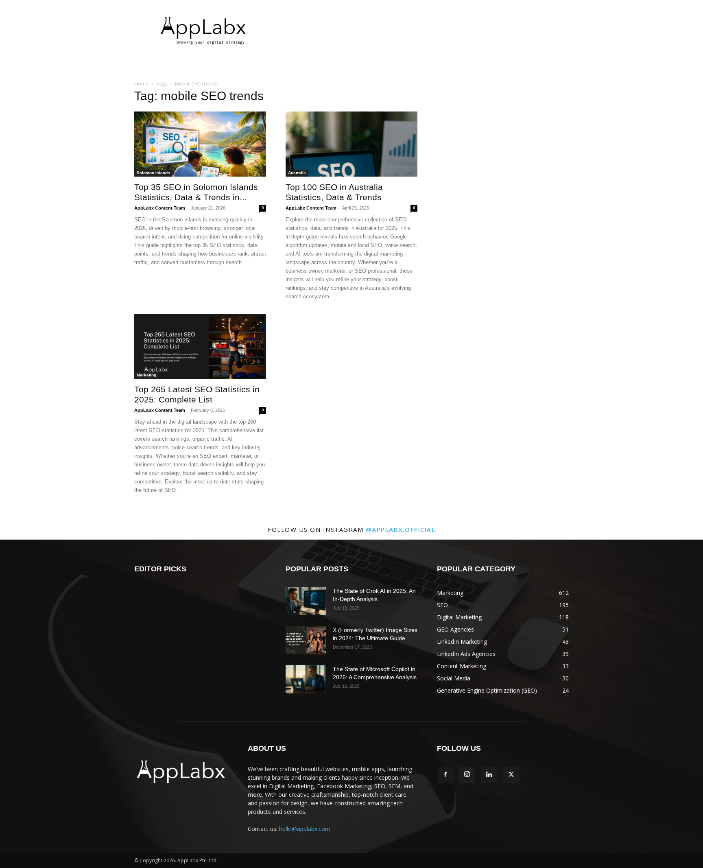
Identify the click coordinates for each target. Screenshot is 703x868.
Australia (297, 173)
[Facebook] (445, 775)
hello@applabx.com (304, 829)
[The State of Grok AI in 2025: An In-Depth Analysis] (306, 601)
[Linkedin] (489, 775)
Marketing (146, 375)
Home (141, 83)
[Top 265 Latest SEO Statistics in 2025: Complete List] (200, 346)
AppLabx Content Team (159, 208)
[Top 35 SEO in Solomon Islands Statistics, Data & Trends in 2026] (200, 144)
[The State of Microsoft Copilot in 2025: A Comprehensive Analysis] (306, 679)
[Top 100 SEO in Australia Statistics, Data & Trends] (351, 144)
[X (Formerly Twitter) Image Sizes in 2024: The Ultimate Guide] (306, 640)
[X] (511, 775)
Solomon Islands (153, 173)
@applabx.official (401, 529)
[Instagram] (467, 775)
